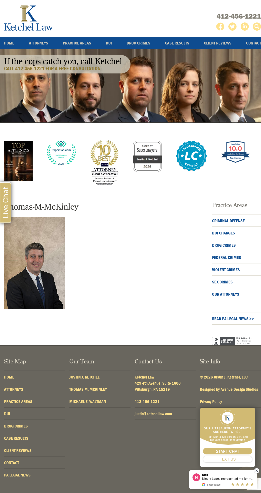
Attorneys (38, 43)
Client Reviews (217, 43)
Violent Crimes (226, 269)
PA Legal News (17, 474)
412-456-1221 (239, 16)
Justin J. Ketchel (84, 377)
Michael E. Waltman (87, 401)
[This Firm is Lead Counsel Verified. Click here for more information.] (191, 156)
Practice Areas (77, 43)
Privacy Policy (211, 401)
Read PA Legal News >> (233, 318)
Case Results (177, 43)
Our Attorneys (225, 294)
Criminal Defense (228, 220)
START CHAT (227, 451)
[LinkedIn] (245, 26)
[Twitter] (232, 26)
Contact (253, 43)
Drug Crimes (138, 43)
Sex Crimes (222, 281)
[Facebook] (220, 26)
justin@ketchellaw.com (153, 413)
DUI (109, 43)
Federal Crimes (226, 257)
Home (9, 43)
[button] (257, 26)
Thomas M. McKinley (88, 389)
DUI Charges (223, 232)
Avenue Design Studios (239, 389)
